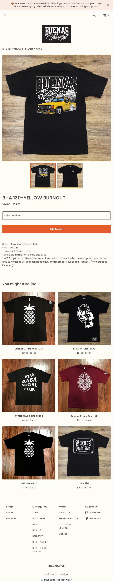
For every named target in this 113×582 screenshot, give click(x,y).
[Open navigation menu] (5, 15)
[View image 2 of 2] (70, 175)
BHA (34, 524)
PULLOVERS (38, 518)
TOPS (39, 49)
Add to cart (56, 229)
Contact (64, 534)
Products (11, 518)
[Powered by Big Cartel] (56, 566)
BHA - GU (37, 530)
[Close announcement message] (108, 5)
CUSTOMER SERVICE (65, 526)
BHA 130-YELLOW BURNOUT (17, 49)
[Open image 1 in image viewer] (56, 108)
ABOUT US (64, 512)
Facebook (96, 518)
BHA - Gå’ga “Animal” (39, 549)
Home (9, 512)
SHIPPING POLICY (68, 518)
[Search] (94, 15)
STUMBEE (37, 536)
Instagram (96, 512)
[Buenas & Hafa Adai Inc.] (56, 34)
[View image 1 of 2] (43, 175)
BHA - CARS (39, 542)
